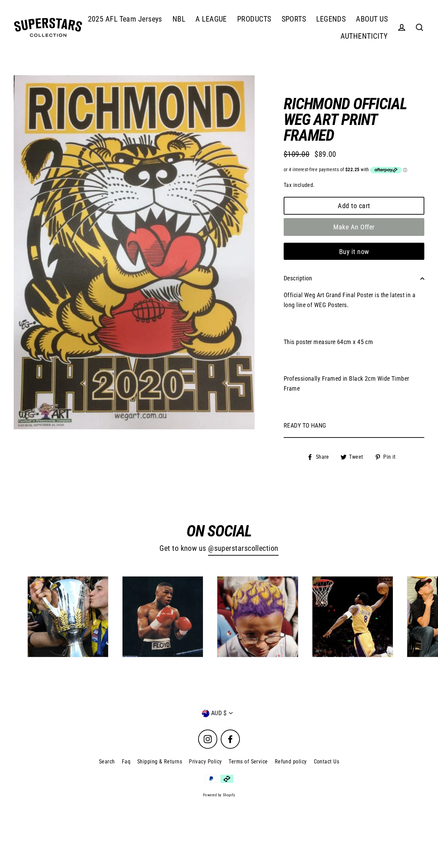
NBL (178, 19)
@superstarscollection (243, 548)
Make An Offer (354, 227)
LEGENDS (331, 19)
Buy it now (354, 252)
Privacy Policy (205, 761)
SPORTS (294, 19)
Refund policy (291, 761)
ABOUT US (372, 19)
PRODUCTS (254, 19)
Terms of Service (248, 761)
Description (298, 278)
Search (107, 761)
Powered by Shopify (219, 795)
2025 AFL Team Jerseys (125, 19)
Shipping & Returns (159, 761)
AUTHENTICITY (364, 36)
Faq (126, 761)
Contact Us (326, 761)
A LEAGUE (211, 19)
